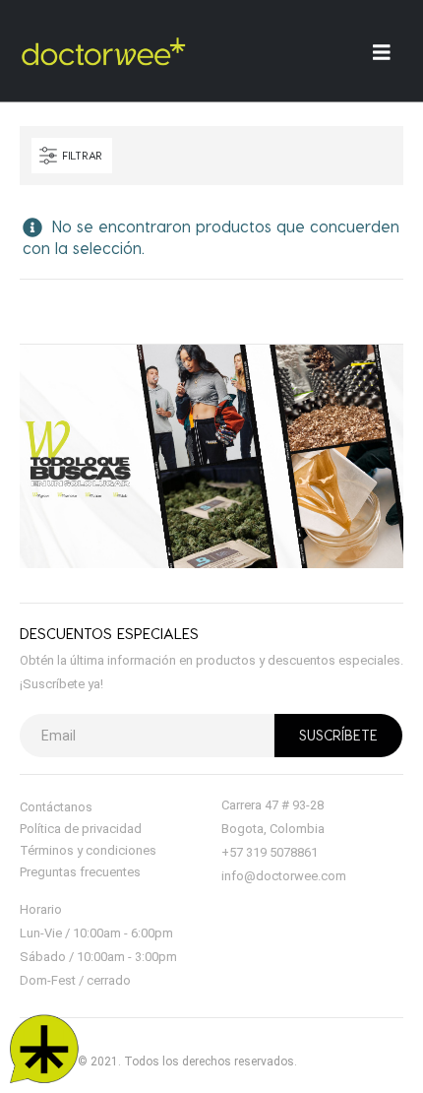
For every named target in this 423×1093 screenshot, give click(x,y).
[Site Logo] (103, 51)
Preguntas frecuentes (80, 872)
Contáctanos (56, 807)
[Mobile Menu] (388, 51)
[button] (71, 155)
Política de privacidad (81, 828)
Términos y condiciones (88, 850)
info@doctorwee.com (283, 875)
